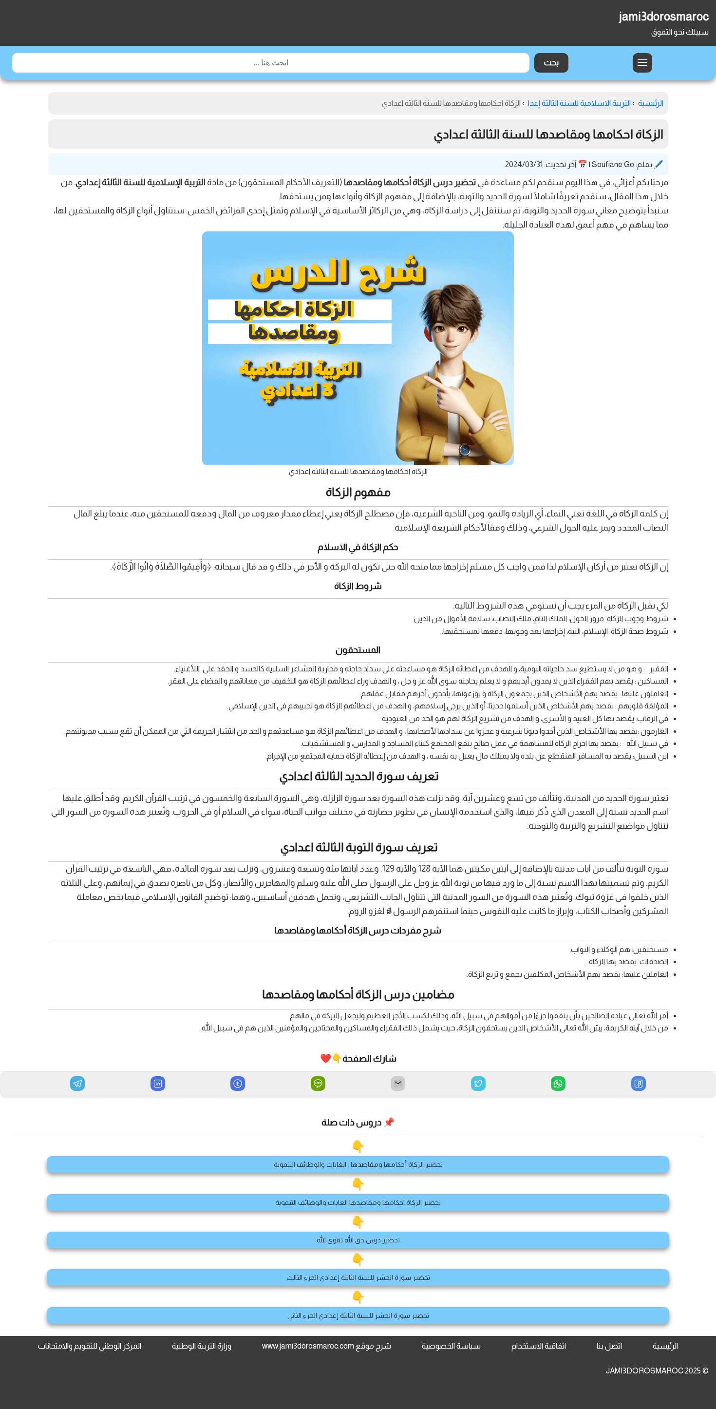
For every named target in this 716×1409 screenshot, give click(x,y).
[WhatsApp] (558, 1084)
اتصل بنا (609, 1346)
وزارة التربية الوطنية (201, 1346)
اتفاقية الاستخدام (538, 1346)
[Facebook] (638, 1084)
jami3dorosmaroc (664, 16)
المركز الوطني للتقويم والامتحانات (89, 1346)
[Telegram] (77, 1083)
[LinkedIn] (158, 1084)
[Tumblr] (237, 1084)
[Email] (398, 1084)
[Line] (318, 1084)
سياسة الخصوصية (451, 1346)
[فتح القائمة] (642, 63)
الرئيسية (665, 1346)
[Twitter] (478, 1084)
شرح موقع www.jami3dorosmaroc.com (326, 1346)
